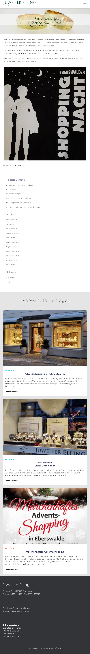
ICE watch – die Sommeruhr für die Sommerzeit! (26, 207)
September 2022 (13, 233)
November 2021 (12, 242)
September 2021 (12, 247)
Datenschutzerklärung (51, 648)
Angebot (9, 282)
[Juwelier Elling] (20, 4)
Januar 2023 (11, 224)
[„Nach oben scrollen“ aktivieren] (85, 649)
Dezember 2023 (12, 220)
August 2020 (11, 260)
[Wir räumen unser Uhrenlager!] (45, 427)
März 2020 (10, 265)
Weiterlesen (12, 391)
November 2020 (12, 256)
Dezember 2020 (12, 251)
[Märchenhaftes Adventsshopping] (45, 516)
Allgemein (19, 165)
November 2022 (12, 229)
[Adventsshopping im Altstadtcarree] (45, 338)
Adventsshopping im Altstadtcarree (21, 185)
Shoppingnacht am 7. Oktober (18, 203)
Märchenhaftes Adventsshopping (19, 198)
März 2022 (10, 238)
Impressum (33, 648)
